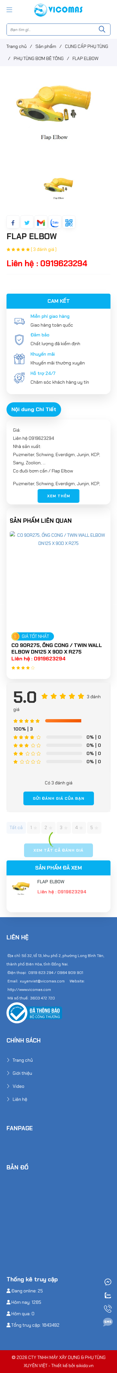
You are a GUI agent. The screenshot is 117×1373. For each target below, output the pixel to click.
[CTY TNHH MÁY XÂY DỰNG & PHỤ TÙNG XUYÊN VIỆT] (58, 10)
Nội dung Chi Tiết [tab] (33, 409)
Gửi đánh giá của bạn (58, 798)
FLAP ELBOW (50, 882)
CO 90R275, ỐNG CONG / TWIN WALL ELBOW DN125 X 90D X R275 (56, 648)
